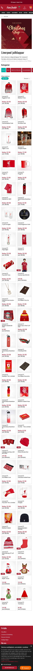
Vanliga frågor (5, 639)
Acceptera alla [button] (9, 667)
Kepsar (25, 12)
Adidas (3, 12)
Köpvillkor (4, 632)
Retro (20, 12)
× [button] (31, 646)
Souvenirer (14, 12)
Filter (5, 78)
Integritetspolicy (5, 659)
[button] (16, 661)
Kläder (8, 12)
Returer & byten (5, 637)
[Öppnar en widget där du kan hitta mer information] (25, 668)
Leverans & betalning (6, 634)
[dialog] (16, 657)
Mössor (31, 12)
